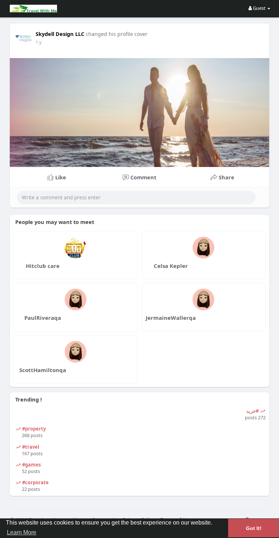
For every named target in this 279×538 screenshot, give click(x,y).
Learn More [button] (21, 532)
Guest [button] (259, 8)
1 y (38, 42)
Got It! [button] (254, 528)
